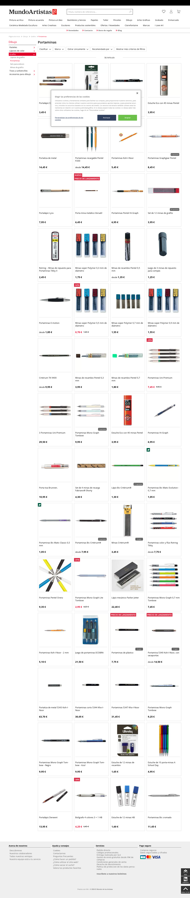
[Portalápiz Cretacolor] (55, 81)
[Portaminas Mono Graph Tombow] (91, 410)
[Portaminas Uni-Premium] (164, 355)
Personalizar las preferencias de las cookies (69, 118)
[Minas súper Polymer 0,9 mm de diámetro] (164, 300)
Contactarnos (59, 853)
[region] (96, 108)
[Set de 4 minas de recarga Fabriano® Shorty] (91, 465)
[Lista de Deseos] (163, 12)
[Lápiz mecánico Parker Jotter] (128, 575)
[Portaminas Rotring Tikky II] (128, 81)
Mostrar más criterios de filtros (130, 49)
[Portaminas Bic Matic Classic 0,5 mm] (55, 520)
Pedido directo (103, 850)
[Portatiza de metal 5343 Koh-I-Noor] (55, 685)
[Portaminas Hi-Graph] (164, 410)
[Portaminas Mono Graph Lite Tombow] (91, 575)
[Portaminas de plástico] (128, 630)
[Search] (130, 12)
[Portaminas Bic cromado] (164, 795)
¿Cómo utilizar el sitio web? (65, 862)
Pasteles (13, 47)
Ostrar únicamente (76, 49)
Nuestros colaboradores (21, 853)
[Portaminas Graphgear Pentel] (164, 136)
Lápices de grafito (17, 57)
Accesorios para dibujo (20, 74)
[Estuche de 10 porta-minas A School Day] (164, 740)
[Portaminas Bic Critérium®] (91, 520)
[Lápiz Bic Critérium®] (128, 465)
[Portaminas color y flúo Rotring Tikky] (164, 520)
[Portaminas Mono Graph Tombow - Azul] (91, 740)
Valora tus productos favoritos (67, 868)
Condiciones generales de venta (111, 862)
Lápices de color (16, 50)
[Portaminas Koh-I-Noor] (128, 136)
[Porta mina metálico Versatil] (91, 190)
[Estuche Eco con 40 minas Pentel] (164, 81)
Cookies (56, 850)
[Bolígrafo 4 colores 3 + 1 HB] (91, 795)
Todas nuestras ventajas (21, 856)
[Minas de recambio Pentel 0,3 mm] (91, 355)
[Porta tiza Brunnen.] (55, 465)
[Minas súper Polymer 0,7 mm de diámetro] (128, 300)
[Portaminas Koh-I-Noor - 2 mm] (55, 630)
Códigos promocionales (107, 852)
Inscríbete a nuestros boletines (111, 873)
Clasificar (43, 49)
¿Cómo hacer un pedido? (64, 859)
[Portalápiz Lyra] (55, 190)
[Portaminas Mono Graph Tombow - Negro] (55, 740)
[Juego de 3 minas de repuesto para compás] (164, 245)
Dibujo (25, 36)
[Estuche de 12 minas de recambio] (128, 740)
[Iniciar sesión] (171, 12)
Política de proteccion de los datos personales (116, 867)
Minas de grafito (17, 67)
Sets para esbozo (17, 64)
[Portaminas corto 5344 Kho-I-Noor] (91, 685)
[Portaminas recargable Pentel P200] (91, 136)
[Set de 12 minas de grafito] (164, 190)
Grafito (33, 36)
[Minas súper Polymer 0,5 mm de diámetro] (91, 300)
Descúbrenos (16, 850)
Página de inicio (15, 36)
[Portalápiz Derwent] (55, 795)
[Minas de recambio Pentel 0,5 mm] (128, 245)
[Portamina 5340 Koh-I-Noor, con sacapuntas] (164, 630)
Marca (58, 49)
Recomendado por (100, 49)
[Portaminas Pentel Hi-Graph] (128, 190)
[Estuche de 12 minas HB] (128, 795)
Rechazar (106, 118)
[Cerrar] (137, 93)
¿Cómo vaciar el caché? (63, 865)
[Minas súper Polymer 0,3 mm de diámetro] (91, 245)
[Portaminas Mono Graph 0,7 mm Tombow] (164, 575)
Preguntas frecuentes (63, 856)
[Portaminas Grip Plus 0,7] (91, 81)
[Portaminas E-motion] (55, 300)
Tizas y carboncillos (18, 70)
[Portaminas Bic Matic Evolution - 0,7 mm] (164, 465)
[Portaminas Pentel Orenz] (55, 575)
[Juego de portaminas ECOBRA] (91, 630)
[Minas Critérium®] (128, 520)
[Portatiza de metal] (55, 136)
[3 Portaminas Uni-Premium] (55, 410)
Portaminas (15, 60)
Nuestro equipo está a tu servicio (25, 859)
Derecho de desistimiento (109, 864)
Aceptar (128, 118)
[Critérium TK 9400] (55, 355)
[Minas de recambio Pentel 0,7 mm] (128, 355)
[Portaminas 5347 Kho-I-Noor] (128, 685)
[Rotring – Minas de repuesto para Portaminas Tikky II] (55, 245)
